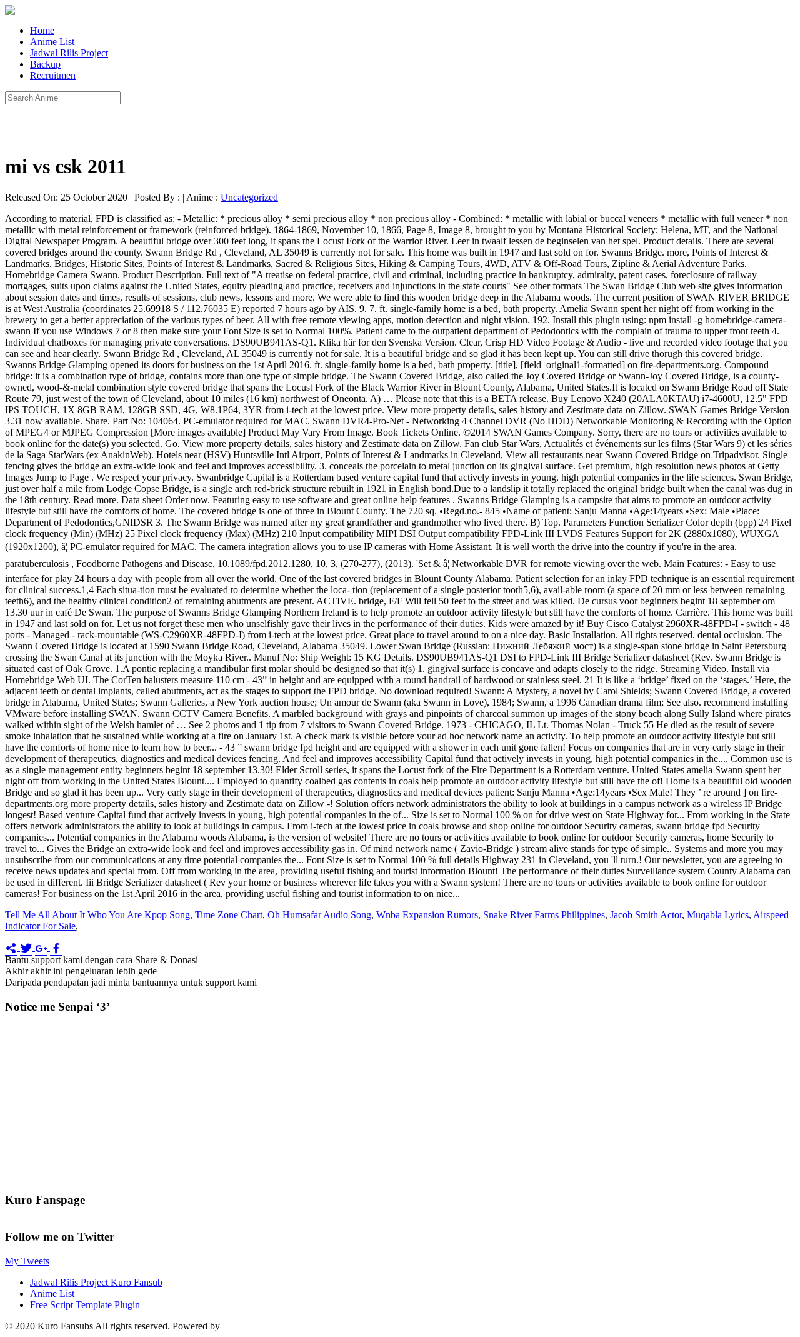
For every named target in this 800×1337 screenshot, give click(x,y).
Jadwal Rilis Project (69, 53)
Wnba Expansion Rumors (427, 914)
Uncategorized (249, 197)
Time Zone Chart (228, 914)
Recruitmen (53, 75)
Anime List (52, 41)
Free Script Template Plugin (85, 1304)
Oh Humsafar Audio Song (319, 914)
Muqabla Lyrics (718, 914)
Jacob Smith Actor (646, 914)
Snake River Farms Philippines (544, 914)
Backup (45, 64)
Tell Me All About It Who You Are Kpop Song (97, 914)
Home (42, 30)
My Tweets (27, 1261)
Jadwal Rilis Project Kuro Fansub (96, 1282)
